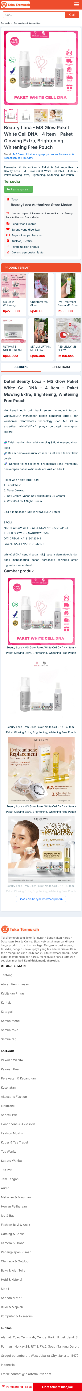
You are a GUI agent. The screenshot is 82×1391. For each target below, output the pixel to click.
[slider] (11, 116)
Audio (5, 1188)
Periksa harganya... (18, 189)
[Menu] (76, 4)
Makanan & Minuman (16, 1197)
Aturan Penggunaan (15, 984)
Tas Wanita (9, 1151)
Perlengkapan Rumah (16, 1252)
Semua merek (11, 1021)
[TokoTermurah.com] (21, 5)
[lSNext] (73, 68)
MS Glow (18, 154)
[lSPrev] (9, 68)
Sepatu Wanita (11, 1161)
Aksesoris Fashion (14, 1097)
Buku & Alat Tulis (13, 1270)
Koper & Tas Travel (14, 1142)
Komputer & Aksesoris (17, 1316)
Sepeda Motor (11, 1298)
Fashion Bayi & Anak (15, 1225)
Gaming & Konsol (13, 1234)
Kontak (6, 1002)
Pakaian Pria (10, 1069)
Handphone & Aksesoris (18, 1124)
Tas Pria (6, 1170)
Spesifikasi (61, 367)
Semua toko (9, 1030)
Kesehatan (8, 1087)
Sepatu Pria (9, 1115)
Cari (72, 15)
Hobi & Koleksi (11, 1279)
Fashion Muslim (12, 1133)
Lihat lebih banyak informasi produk (41, 899)
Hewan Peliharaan (14, 1206)
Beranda (5, 23)
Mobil (5, 1289)
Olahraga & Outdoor (15, 1261)
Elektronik (8, 1106)
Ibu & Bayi (8, 1215)
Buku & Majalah (12, 1307)
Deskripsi (21, 367)
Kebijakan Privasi (13, 993)
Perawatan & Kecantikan (27, 23)
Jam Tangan (9, 1179)
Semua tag (8, 1039)
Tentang (7, 975)
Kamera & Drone (12, 1243)
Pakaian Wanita (12, 1060)
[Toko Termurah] (20, 929)
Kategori (7, 1012)
